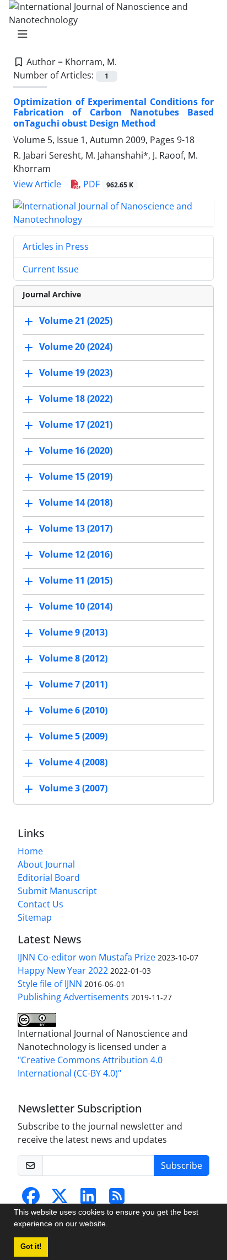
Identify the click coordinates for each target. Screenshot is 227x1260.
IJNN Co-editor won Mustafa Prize (86, 957)
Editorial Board (49, 878)
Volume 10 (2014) (75, 606)
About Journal (46, 864)
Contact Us (40, 904)
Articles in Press (56, 246)
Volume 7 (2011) (73, 684)
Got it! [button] (30, 1247)
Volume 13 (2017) (75, 528)
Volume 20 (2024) (75, 346)
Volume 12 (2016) (75, 554)
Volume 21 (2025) (75, 320)
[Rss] (117, 1199)
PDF (107, 184)
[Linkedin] (88, 1199)
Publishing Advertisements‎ (73, 997)
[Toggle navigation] (110, 34)
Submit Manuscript (57, 891)
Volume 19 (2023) (75, 372)
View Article (37, 184)
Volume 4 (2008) (73, 762)
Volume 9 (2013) (73, 632)
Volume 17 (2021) (75, 424)
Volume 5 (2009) (73, 736)
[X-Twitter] (59, 1199)
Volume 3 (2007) (73, 788)
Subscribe (181, 1165)
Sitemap (35, 917)
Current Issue (51, 269)
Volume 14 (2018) (75, 502)
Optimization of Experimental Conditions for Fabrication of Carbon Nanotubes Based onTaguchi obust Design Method (113, 112)
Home (30, 851)
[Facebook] (31, 1199)
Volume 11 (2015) (75, 580)
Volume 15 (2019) (75, 476)
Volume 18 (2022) (75, 398)
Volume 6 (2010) (73, 710)
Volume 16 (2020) (75, 450)
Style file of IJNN (50, 984)
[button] (112, 1225)
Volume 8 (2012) (73, 658)
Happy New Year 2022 (63, 970)
